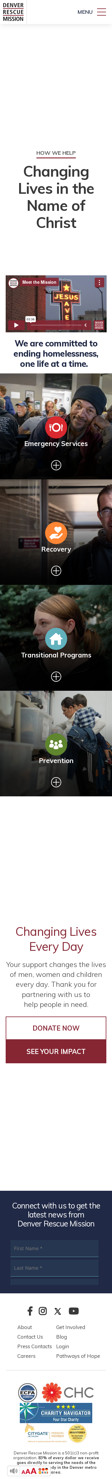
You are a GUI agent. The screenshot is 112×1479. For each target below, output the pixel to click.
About (24, 1327)
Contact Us (30, 1337)
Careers (26, 1356)
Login (62, 1346)
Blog (61, 1337)
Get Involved (70, 1327)
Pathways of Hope (78, 1356)
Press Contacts (34, 1346)
